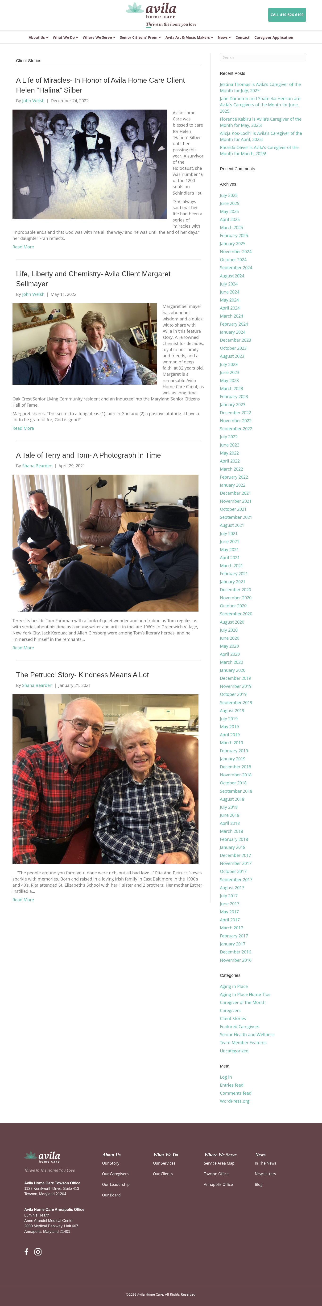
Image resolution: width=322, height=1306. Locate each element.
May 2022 (229, 453)
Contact (242, 37)
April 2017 (230, 920)
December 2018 (235, 767)
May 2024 (229, 300)
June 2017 (229, 903)
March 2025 (231, 227)
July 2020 (229, 630)
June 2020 (229, 638)
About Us (37, 37)
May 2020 (229, 646)
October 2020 (233, 605)
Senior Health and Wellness (247, 1034)
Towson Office (216, 1173)
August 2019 (232, 710)
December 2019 (235, 678)
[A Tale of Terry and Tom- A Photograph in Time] (105, 542)
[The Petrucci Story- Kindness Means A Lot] (105, 778)
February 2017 (234, 936)
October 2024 (233, 259)
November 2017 (236, 863)
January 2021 (232, 581)
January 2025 (232, 243)
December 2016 (235, 952)
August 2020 (232, 622)
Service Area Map (219, 1163)
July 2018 (229, 807)
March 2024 (231, 316)
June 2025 (229, 203)
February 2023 (234, 396)
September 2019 (236, 702)
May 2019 (229, 726)
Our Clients (163, 1173)
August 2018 (232, 799)
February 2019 (234, 750)
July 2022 (229, 436)
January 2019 (232, 758)
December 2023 (235, 340)
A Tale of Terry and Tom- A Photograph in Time (88, 455)
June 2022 (229, 445)
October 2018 (233, 783)
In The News (265, 1163)
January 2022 (232, 485)
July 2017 (229, 895)
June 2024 (229, 292)
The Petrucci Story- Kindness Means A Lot (82, 675)
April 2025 (230, 219)
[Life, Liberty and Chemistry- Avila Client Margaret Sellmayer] (84, 343)
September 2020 (236, 614)
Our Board (111, 1195)
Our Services (164, 1163)
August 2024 (232, 276)
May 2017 (229, 912)
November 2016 (236, 960)
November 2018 (236, 775)
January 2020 (232, 670)
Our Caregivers (115, 1173)
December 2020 (235, 589)
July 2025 (229, 195)
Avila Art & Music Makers (187, 37)
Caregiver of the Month (242, 1002)
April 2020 (230, 654)
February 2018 (234, 839)
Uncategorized (234, 1051)
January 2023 (232, 404)
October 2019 (233, 694)
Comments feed (236, 1093)
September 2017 (236, 879)
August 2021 (232, 525)
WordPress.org (234, 1101)
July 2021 (229, 533)
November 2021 (236, 501)
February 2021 (234, 573)
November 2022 (236, 420)
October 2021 (233, 509)
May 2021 (229, 549)
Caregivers (230, 1010)
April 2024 (230, 308)
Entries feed (232, 1085)
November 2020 (236, 597)
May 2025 (229, 211)
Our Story (110, 1163)
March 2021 (231, 565)
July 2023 (229, 364)
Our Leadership (116, 1184)
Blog (259, 1184)
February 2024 (234, 324)
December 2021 (235, 493)
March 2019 (231, 742)
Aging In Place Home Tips (245, 994)
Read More (23, 247)
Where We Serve (97, 37)
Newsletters (265, 1173)
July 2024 (229, 284)
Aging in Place (234, 986)
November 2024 (236, 251)
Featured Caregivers (239, 1026)
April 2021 (230, 557)
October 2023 (233, 348)
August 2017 (232, 887)
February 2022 (234, 477)
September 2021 (236, 517)
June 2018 (229, 815)
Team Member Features (243, 1042)
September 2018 (236, 791)
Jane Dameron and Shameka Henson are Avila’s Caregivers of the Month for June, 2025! (260, 105)
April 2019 (230, 734)
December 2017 (235, 855)
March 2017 (231, 928)
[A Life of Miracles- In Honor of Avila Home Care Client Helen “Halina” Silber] (89, 164)
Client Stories (233, 1018)
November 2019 (236, 686)
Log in (226, 1077)
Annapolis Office (218, 1184)
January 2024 (232, 332)
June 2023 (229, 372)
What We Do (64, 37)
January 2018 (232, 847)
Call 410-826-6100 (287, 14)
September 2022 (236, 428)
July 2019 (229, 718)
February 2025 (234, 235)
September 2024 (236, 267)
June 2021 (229, 541)
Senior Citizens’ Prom (138, 37)
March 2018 (231, 831)
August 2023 (232, 356)
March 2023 (231, 388)
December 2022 (235, 412)
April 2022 (230, 461)
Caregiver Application (273, 37)
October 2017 (233, 871)
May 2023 (229, 380)
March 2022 (231, 469)
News (222, 37)
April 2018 (230, 823)
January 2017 (232, 944)
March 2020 (231, 662)
